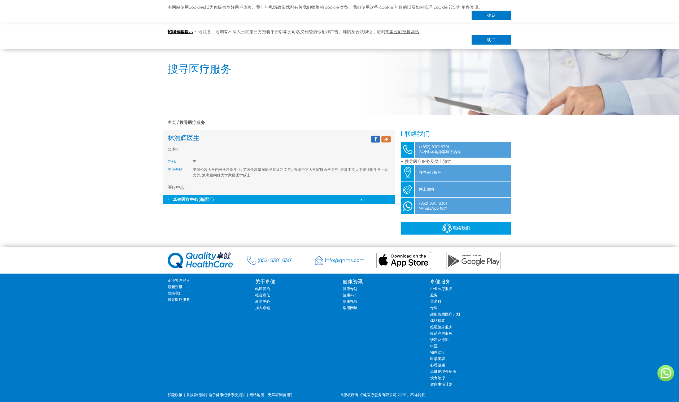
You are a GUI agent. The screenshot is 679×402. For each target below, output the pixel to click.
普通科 (435, 301)
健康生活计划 (441, 384)
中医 (434, 346)
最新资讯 (175, 286)
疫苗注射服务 (441, 333)
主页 (172, 122)
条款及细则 (195, 394)
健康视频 (350, 301)
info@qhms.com (344, 260)
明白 (491, 39)
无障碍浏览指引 (281, 394)
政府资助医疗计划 (445, 314)
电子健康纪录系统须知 (227, 394)
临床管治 (262, 288)
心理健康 (437, 365)
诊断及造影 (439, 339)
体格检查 (437, 320)
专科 (434, 307)
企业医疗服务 (441, 288)
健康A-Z (349, 295)
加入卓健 (262, 307)
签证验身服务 (441, 327)
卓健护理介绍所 (443, 371)
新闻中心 (262, 301)
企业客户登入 (179, 280)
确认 (491, 15)
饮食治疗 (437, 377)
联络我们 (461, 228)
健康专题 (350, 288)
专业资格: (175, 169)
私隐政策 (277, 7)
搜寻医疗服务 (179, 299)
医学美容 (437, 358)
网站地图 (256, 394)
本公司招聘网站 (404, 31)
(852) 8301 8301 (275, 260)
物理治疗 (437, 352)
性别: (172, 161)
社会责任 (262, 295)
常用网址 (350, 307)
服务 (434, 295)
